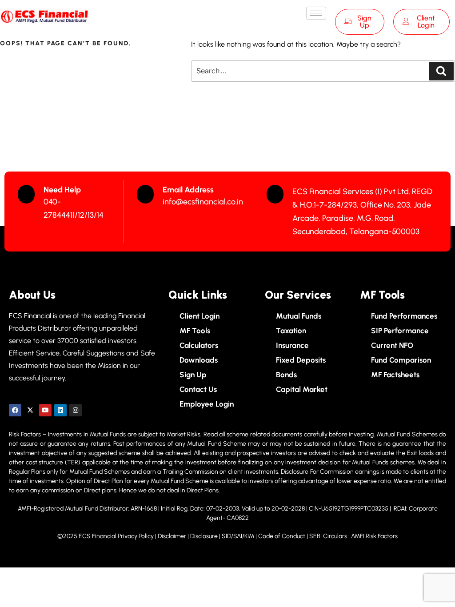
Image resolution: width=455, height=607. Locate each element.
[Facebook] (15, 410)
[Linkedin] (60, 410)
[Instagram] (75, 410)
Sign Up (364, 21)
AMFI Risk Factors (374, 536)
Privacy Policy (136, 536)
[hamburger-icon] (316, 13)
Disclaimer (173, 536)
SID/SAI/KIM (238, 536)
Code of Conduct (281, 536)
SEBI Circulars (328, 536)
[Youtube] (45, 410)
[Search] (441, 71)
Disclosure (204, 536)
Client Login (426, 21)
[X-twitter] (30, 410)
